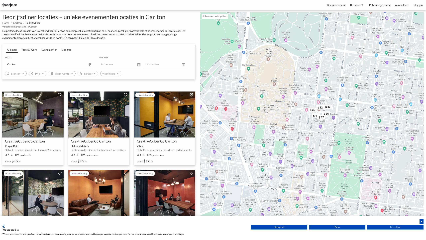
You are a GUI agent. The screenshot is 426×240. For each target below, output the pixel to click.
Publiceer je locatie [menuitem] (380, 4)
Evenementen (49, 49)
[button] (324, 108)
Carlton (17, 22)
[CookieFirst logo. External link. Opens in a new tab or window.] (3, 226)
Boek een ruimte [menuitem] (336, 4)
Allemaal (12, 49)
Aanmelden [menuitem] (401, 4)
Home (5, 22)
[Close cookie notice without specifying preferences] (422, 221)
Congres (66, 49)
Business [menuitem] (355, 4)
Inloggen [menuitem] (418, 4)
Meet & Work (29, 49)
